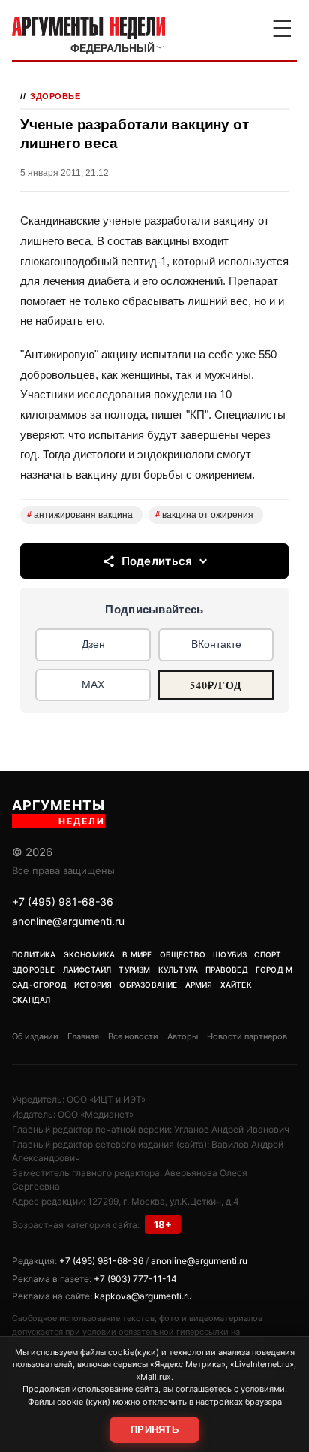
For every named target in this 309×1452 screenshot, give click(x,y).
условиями (263, 1389)
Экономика (90, 954)
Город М (274, 969)
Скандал (31, 999)
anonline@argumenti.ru (68, 921)
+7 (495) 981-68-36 (62, 901)
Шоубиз (230, 954)
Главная (83, 1036)
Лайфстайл (87, 969)
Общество (183, 954)
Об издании (35, 1036)
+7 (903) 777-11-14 (135, 1278)
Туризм (134, 969)
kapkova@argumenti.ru (143, 1296)
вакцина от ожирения (204, 515)
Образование (148, 984)
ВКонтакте (216, 644)
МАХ (93, 685)
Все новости (133, 1036)
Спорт (267, 954)
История (93, 984)
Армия (199, 984)
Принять (154, 1429)
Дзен (93, 644)
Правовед (227, 969)
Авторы (182, 1036)
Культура (178, 969)
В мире (137, 954)
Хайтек (236, 984)
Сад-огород (39, 984)
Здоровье (55, 96)
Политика (34, 954)
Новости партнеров (247, 1036)
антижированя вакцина (80, 515)
